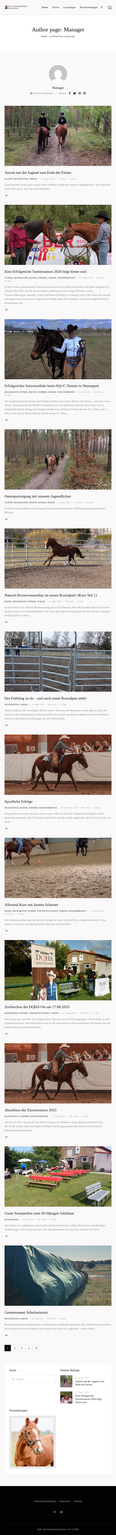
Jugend (9, 179)
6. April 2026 (84, 392)
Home (44, 36)
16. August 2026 (86, 278)
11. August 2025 (59, 1116)
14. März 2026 (37, 704)
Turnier (42, 278)
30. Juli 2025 (28, 1219)
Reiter (33, 278)
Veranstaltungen (47, 911)
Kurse (8, 601)
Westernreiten (66, 278)
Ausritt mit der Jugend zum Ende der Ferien (38, 172)
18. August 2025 (70, 1013)
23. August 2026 (48, 179)
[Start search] (109, 7)
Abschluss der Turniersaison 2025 (31, 1110)
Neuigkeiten (21, 179)
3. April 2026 (64, 502)
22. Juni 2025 (37, 1319)
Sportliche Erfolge (18, 801)
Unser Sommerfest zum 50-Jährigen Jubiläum (39, 1213)
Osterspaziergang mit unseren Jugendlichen (38, 496)
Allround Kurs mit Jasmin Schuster (31, 905)
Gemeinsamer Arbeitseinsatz (26, 1312)
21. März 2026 (55, 601)
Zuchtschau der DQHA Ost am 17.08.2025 (37, 1007)
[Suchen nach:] (32, 1379)
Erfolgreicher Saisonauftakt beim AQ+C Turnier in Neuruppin (52, 386)
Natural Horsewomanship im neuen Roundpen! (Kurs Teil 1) (51, 595)
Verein (33, 179)
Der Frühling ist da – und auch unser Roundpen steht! (46, 698)
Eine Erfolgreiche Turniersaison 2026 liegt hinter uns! (46, 271)
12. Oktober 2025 (97, 911)
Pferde (24, 392)
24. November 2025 (69, 808)
